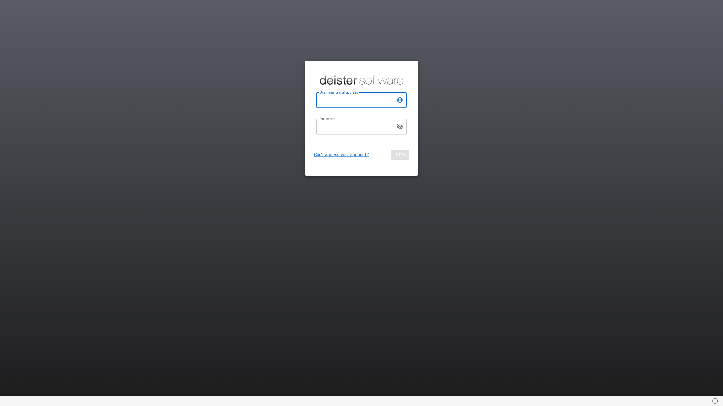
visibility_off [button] (400, 126)
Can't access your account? (341, 154)
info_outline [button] (715, 401)
